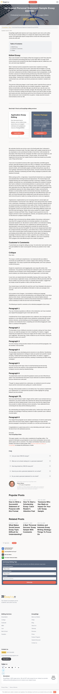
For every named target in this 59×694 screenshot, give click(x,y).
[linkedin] (18, 667)
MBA (2, 625)
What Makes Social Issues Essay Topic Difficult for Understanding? (15, 529)
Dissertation (4, 617)
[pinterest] (15, 667)
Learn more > (17, 133)
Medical (26, 19)
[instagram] (12, 667)
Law (2, 628)
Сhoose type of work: (7, 571)
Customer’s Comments (16, 48)
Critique (13, 50)
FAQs (33, 619)
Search (14, 542)
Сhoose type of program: (8, 566)
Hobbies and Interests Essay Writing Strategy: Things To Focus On (44, 529)
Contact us (34, 642)
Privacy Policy (4, 687)
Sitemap (34, 628)
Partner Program (36, 637)
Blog (10, 27)
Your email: (5, 576)
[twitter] (6, 667)
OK (54, 692)
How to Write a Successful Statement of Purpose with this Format (15, 506)
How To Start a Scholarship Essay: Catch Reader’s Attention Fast (29, 506)
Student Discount (36, 640)
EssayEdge (5, 27)
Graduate (3, 622)
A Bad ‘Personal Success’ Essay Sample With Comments (29, 528)
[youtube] (9, 667)
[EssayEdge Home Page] (11, 596)
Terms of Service (13, 687)
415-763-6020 (10, 652)
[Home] (5, 2)
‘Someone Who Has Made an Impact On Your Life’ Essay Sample (44, 506)
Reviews (34, 631)
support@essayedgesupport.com (9, 655)
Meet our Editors (36, 617)
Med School (4, 631)
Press (33, 634)
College (3, 619)
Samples (33, 19)
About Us (34, 625)
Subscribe (29, 582)
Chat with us (6, 659)
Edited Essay (14, 46)
